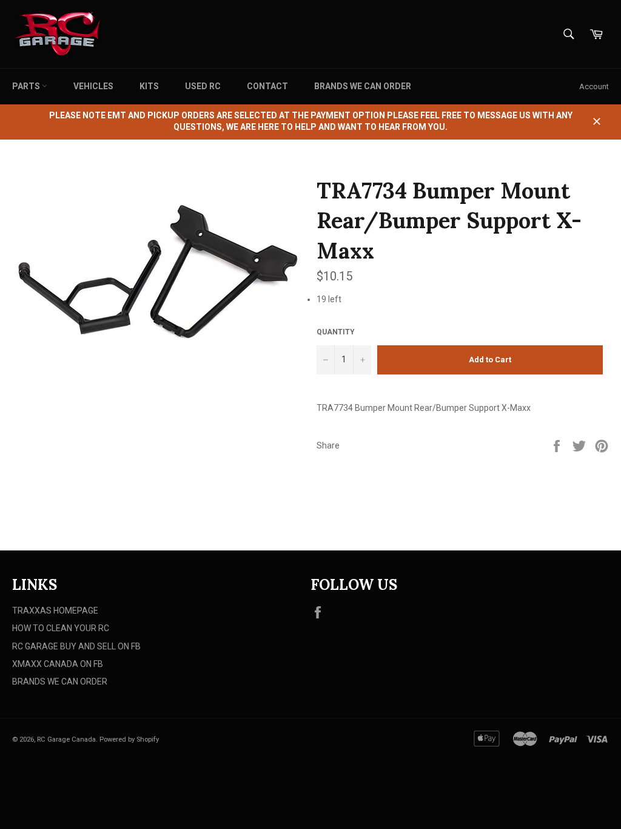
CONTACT (267, 86)
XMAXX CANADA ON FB (57, 664)
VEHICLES (93, 86)
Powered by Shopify (129, 739)
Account (594, 86)
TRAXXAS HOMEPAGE (55, 610)
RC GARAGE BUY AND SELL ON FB (76, 646)
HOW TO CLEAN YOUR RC (60, 628)
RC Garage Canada (66, 739)
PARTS (27, 86)
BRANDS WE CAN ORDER (362, 86)
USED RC (203, 86)
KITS (149, 86)
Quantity (336, 332)
